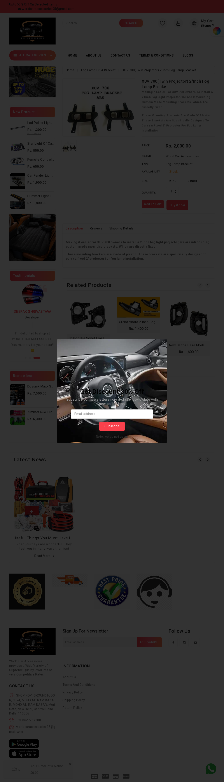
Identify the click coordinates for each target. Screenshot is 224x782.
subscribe (112, 426)
